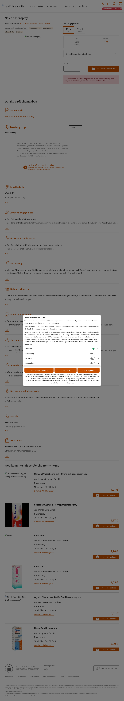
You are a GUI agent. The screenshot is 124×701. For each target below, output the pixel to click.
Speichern (65, 370)
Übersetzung (29, 353)
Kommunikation (30, 363)
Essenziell (28, 349)
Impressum (71, 383)
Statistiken (28, 358)
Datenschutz (53, 383)
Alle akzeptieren (88, 370)
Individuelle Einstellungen (39, 370)
